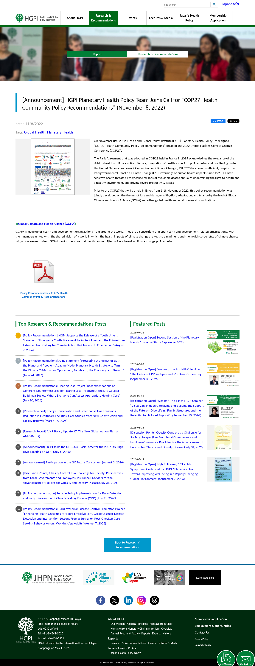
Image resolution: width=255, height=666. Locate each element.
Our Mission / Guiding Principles (129, 624)
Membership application (211, 619)
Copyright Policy (203, 645)
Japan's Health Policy (189, 18)
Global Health (34, 132)
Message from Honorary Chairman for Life (135, 629)
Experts (156, 633)
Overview (166, 629)
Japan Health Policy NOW (126, 653)
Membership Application (217, 18)
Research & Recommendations (103, 18)
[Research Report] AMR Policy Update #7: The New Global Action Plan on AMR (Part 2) (71, 434)
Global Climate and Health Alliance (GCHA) (46, 223)
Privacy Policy (201, 639)
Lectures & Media (161, 18)
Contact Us (202, 632)
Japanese (229, 4)
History (167, 633)
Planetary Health (60, 132)
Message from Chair (161, 624)
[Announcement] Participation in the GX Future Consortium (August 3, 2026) (73, 462)
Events (132, 18)
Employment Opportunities (213, 625)
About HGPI (75, 18)
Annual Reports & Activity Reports (130, 633)
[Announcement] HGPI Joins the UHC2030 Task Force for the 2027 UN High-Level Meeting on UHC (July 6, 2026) (73, 449)
